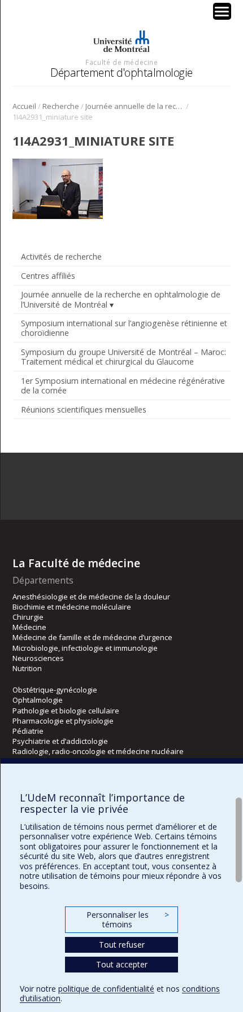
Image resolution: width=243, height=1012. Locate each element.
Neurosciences (38, 658)
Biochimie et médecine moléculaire (71, 607)
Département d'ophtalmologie (121, 72)
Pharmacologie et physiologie (63, 721)
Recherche (60, 106)
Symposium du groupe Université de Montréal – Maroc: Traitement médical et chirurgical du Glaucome (123, 357)
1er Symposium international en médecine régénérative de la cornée (123, 385)
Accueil (24, 106)
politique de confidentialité (106, 988)
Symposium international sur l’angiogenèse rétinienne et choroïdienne (124, 328)
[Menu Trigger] (222, 11)
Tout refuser (122, 944)
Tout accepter (121, 964)
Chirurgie (28, 617)
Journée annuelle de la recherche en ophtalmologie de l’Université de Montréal (134, 106)
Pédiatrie (28, 731)
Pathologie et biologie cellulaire (65, 711)
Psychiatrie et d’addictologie (60, 741)
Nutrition (27, 668)
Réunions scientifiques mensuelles (83, 409)
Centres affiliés (48, 275)
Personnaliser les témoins (127, 919)
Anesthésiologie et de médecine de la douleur (91, 597)
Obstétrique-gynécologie (54, 690)
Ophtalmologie (37, 700)
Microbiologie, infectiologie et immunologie (85, 648)
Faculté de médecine (121, 62)
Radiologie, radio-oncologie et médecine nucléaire (98, 751)
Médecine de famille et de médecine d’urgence (92, 637)
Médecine (29, 627)
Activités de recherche (61, 256)
